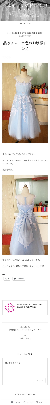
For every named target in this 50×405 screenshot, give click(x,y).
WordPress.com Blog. (25, 394)
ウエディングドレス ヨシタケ (25, 8)
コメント (39, 380)
